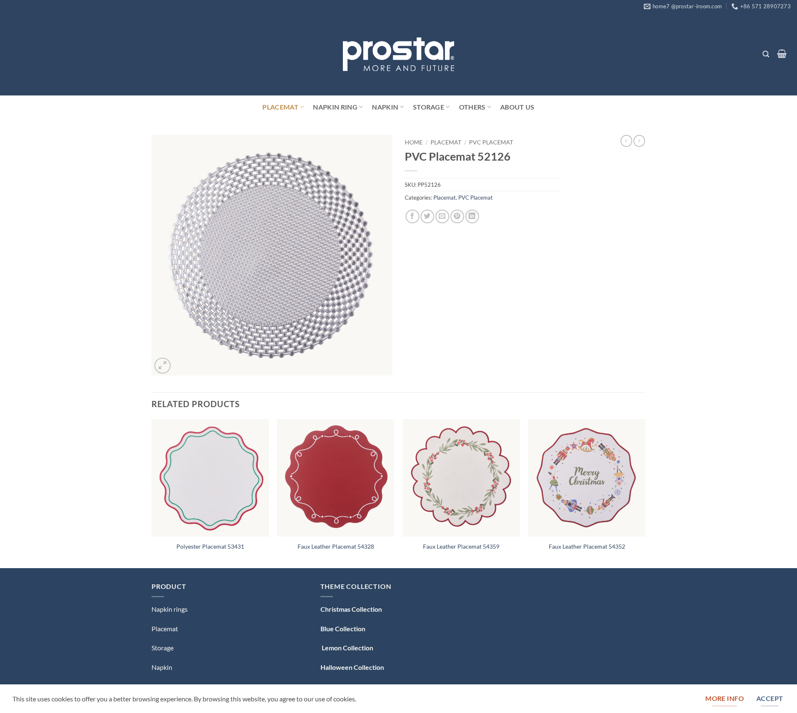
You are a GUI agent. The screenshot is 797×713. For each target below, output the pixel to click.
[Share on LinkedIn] (472, 216)
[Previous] (152, 492)
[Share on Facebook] (412, 216)
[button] (765, 54)
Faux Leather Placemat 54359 (461, 546)
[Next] (645, 492)
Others (472, 107)
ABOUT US (517, 107)
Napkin (385, 107)
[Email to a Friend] (442, 216)
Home (414, 142)
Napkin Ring (335, 107)
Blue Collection (342, 628)
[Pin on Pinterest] (457, 216)
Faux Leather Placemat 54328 (336, 546)
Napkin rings (170, 609)
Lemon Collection (346, 648)
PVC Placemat (491, 142)
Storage (428, 107)
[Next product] (626, 141)
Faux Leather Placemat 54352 (587, 546)
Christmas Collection (351, 609)
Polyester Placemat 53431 (210, 546)
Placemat (280, 107)
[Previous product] (639, 141)
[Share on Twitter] (427, 216)
